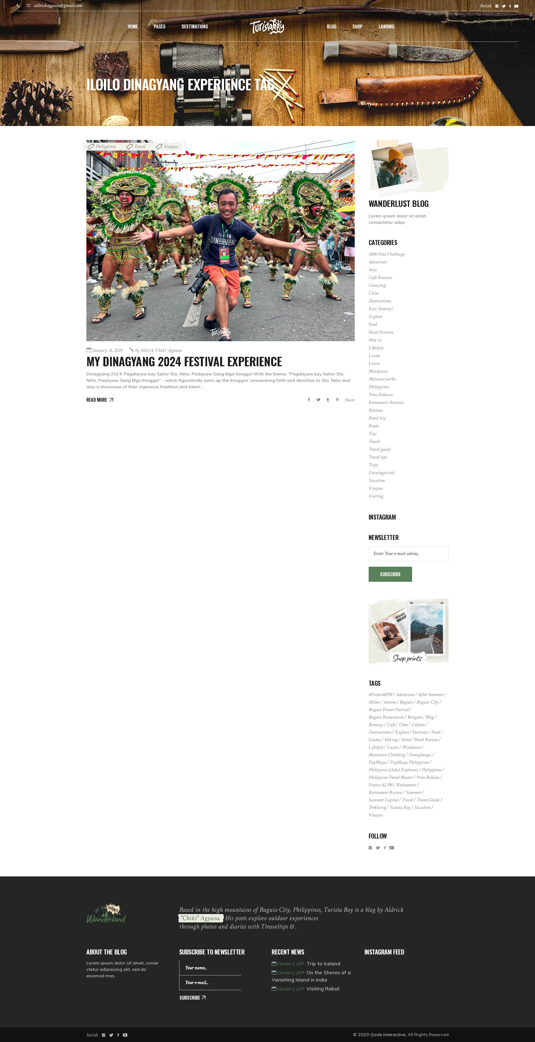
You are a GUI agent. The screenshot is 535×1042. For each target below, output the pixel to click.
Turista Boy (400, 807)
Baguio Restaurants (386, 717)
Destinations (380, 301)
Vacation (377, 480)
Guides (375, 739)
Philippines (106, 146)
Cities (374, 293)
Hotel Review (426, 739)
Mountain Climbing (387, 755)
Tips (372, 433)
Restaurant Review (385, 792)
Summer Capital (383, 800)
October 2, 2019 (291, 964)
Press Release (428, 777)
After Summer (430, 694)
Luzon (374, 355)
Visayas (171, 146)
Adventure (378, 262)
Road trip (377, 418)
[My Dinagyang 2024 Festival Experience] (220, 240)
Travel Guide (428, 800)
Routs (374, 426)
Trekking (377, 807)
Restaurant (406, 785)
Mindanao (378, 371)
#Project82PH (380, 694)
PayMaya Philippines (409, 762)
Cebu (403, 724)
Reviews (376, 410)
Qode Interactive (387, 1034)
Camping (377, 285)
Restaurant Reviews (386, 402)
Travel (139, 146)
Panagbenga (420, 755)
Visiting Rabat (323, 988)
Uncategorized (381, 472)
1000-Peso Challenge (387, 254)
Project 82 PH (381, 785)
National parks (382, 379)
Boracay (376, 724)
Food (373, 324)
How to (375, 340)
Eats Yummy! (381, 309)
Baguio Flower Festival (389, 709)
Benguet (414, 717)
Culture (418, 724)
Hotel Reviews (381, 332)
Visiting (376, 496)
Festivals (420, 732)
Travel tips (378, 457)
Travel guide (379, 449)
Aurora (390, 702)
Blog (430, 717)
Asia (373, 269)
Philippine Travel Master (391, 777)
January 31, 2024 (107, 350)
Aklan (374, 702)
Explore (375, 316)
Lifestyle (376, 348)
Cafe (391, 724)
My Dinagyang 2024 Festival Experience (184, 361)
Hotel (406, 739)
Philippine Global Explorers (393, 770)
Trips (373, 465)
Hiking (391, 739)
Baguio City (427, 702)
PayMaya (377, 762)
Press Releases (381, 394)
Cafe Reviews (380, 277)
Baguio (406, 702)
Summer (413, 792)
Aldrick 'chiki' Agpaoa (158, 350)
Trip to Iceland (323, 963)
